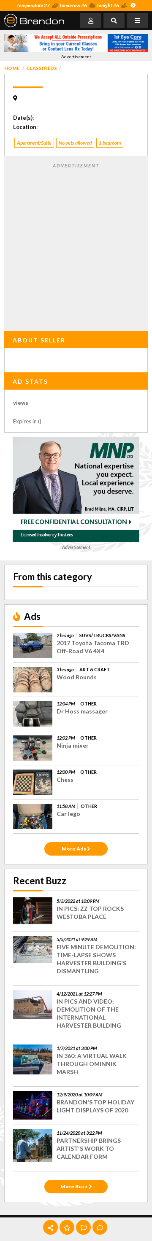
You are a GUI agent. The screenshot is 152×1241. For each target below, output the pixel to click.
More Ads (74, 848)
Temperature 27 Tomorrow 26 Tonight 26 (67, 5)
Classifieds (41, 68)
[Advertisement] (76, 245)
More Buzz (74, 1186)
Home (11, 68)
